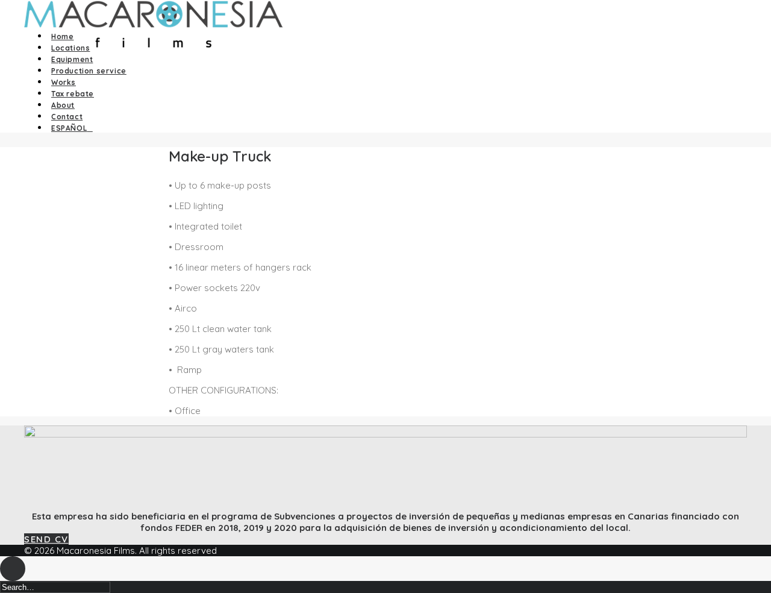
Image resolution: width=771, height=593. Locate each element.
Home (62, 36)
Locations (70, 47)
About (63, 105)
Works (63, 82)
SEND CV (46, 539)
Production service (88, 70)
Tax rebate (72, 93)
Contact (67, 116)
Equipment (72, 59)
